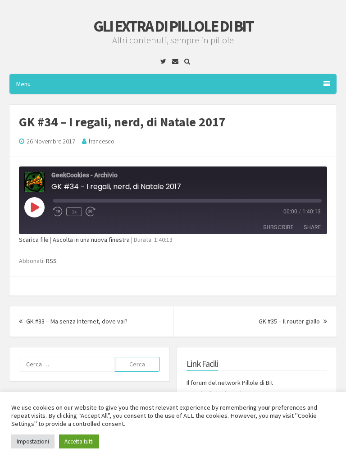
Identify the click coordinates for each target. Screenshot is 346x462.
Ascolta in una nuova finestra (91, 240)
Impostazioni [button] (33, 441)
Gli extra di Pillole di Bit (173, 26)
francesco (101, 141)
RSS (51, 261)
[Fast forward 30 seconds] (91, 212)
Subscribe (278, 227)
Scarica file (34, 240)
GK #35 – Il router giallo (293, 321)
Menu (23, 84)
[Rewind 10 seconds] (58, 212)
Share (312, 227)
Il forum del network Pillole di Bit (230, 383)
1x (74, 211)
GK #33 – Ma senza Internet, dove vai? (76, 321)
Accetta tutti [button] (79, 441)
